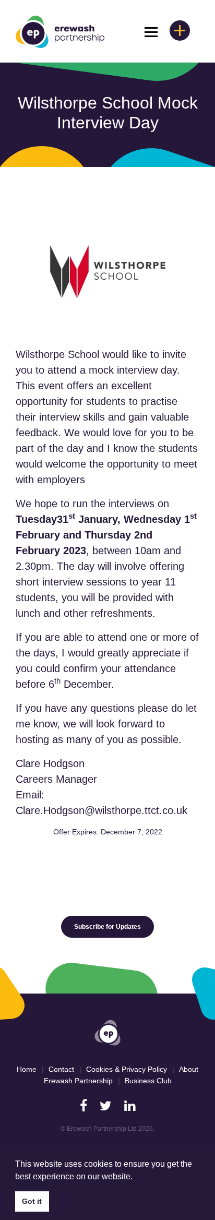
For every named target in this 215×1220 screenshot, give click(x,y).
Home (27, 1069)
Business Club (148, 1081)
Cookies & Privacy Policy (126, 1069)
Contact (61, 1069)
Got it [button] (32, 1201)
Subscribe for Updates (107, 926)
